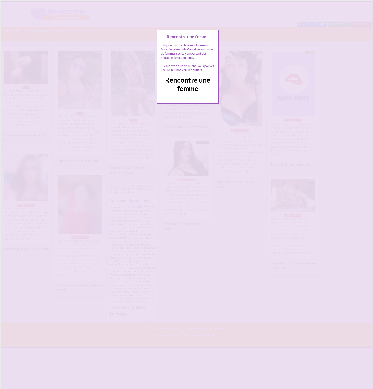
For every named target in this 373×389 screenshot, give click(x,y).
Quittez (188, 98)
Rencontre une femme (187, 84)
